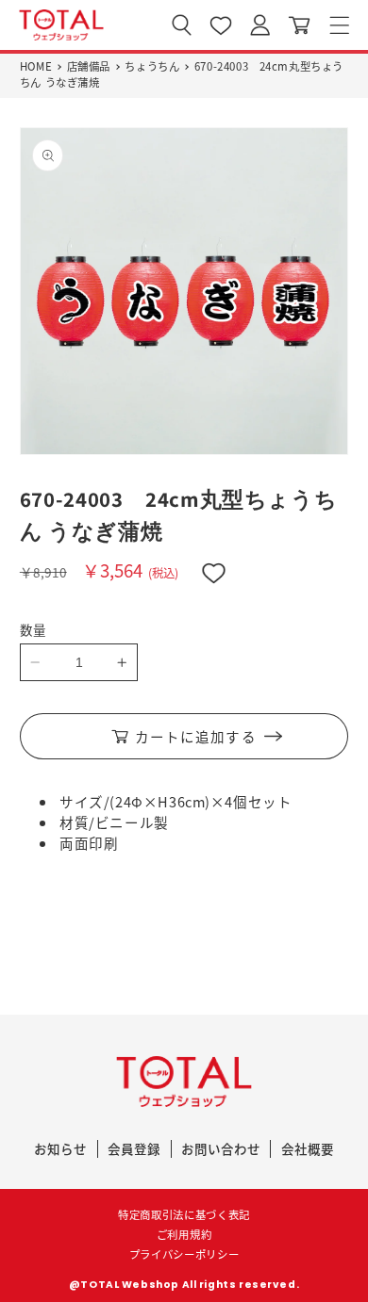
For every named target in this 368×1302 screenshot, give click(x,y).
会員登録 (134, 1148)
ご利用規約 (184, 1234)
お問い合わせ (220, 1148)
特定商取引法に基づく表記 (184, 1214)
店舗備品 (88, 65)
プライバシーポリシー (184, 1253)
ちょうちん (152, 65)
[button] (340, 25)
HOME (36, 65)
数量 (33, 629)
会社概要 (307, 1148)
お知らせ (60, 1148)
